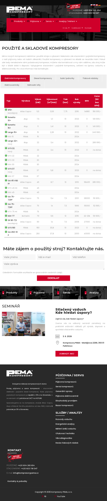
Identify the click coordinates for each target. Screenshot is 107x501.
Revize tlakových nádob (67, 443)
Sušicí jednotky (67, 78)
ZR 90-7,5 (12, 220)
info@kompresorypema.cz (25, 473)
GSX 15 (11, 136)
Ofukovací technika (65, 433)
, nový (13, 142)
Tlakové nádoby (90, 78)
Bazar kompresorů (64, 405)
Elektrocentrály (12, 85)
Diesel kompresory (43, 78)
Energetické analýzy (65, 424)
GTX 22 (11, 156)
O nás (65, 28)
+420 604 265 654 (92, 10)
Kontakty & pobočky (17, 481)
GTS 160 (11, 227)
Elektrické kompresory (15, 78)
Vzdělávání (76, 28)
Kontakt (88, 28)
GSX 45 (11, 192)
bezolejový (12, 111)
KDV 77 (11, 216)
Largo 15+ (12, 132)
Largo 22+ (12, 141)
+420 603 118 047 (91, 13)
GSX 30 (11, 164)
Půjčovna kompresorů (66, 382)
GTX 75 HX (12, 211)
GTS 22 (11, 148)
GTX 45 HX (12, 188)
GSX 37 (11, 176)
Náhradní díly (33, 85)
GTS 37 (11, 168)
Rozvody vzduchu (64, 419)
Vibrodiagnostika (64, 438)
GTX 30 (11, 160)
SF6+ (10, 110)
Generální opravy (64, 391)
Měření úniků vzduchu (66, 428)
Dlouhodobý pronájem (66, 400)
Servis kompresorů (64, 386)
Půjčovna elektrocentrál (67, 396)
